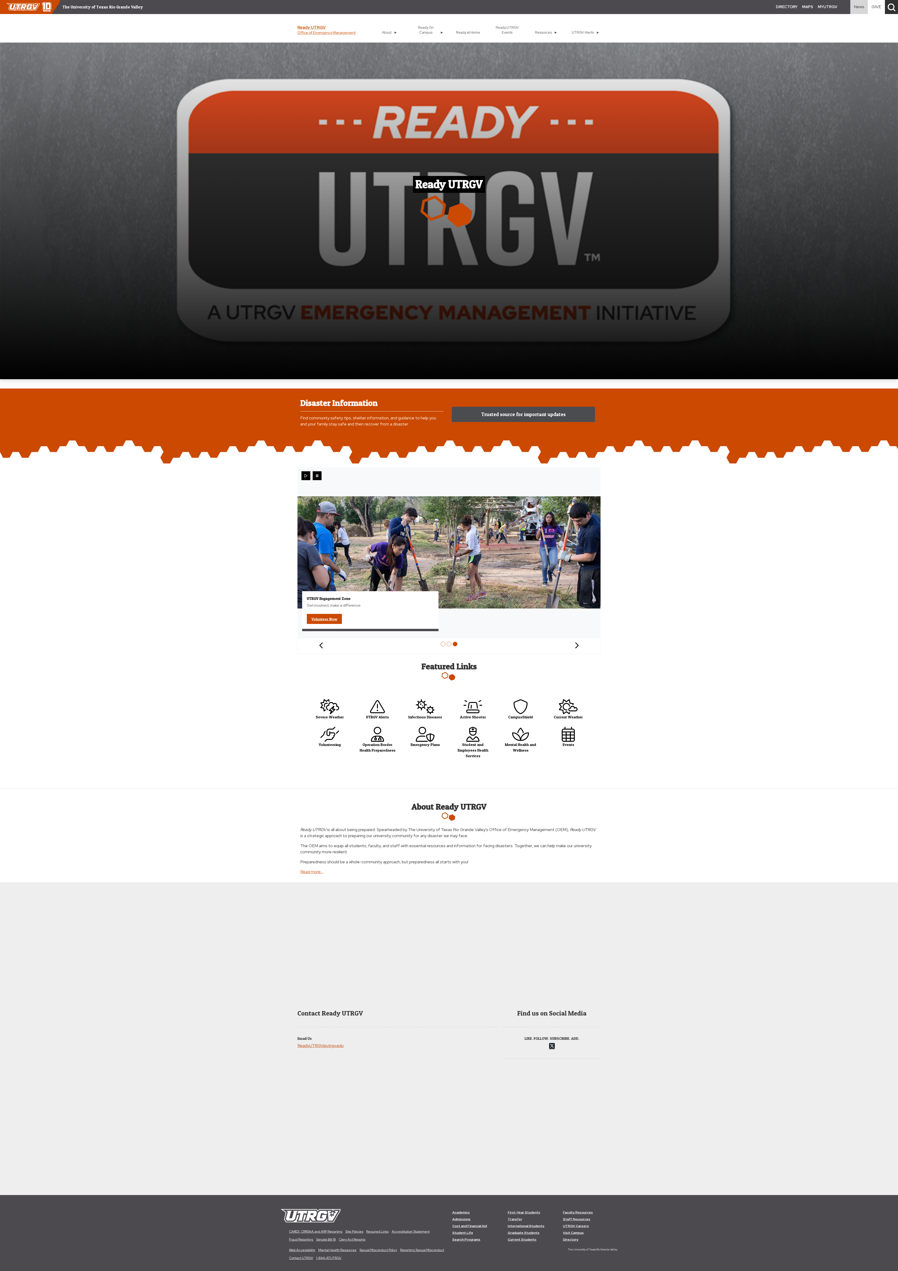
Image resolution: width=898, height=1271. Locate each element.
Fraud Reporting (301, 1239)
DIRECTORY (786, 6)
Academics (461, 1212)
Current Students (522, 1239)
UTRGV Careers (576, 1226)
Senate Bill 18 (326, 1239)
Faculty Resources (578, 1212)
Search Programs (466, 1239)
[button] (891, 7)
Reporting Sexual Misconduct (422, 1250)
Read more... (311, 871)
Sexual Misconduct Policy (378, 1250)
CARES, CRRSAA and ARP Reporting (315, 1231)
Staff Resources (576, 1219)
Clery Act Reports (352, 1239)
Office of (326, 32)
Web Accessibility (302, 1250)
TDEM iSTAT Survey (330, 618)
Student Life (462, 1232)
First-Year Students (524, 1212)
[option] (443, 644)
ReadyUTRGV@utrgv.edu (320, 1045)
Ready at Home (468, 32)
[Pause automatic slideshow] (317, 475)
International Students (526, 1226)
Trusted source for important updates (523, 414)
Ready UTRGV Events (507, 30)
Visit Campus (573, 1232)
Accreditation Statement (411, 1231)
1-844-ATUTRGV (328, 1258)
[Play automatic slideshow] (306, 475)
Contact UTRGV (301, 1258)
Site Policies (354, 1231)
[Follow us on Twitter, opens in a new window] (552, 1046)
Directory (570, 1239)
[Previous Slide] (321, 646)
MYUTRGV (827, 6)
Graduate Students (524, 1232)
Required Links (377, 1231)
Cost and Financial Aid (469, 1226)
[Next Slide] (576, 646)
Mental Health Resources (337, 1250)
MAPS (807, 6)
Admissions (461, 1219)
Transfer (515, 1219)
